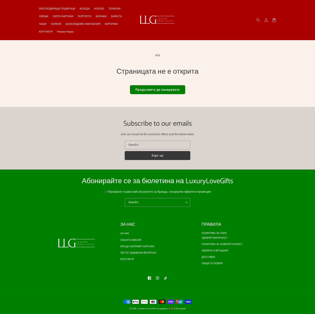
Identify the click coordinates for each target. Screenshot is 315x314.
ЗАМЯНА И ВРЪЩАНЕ (215, 250)
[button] (258, 20)
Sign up (157, 155)
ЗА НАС (124, 233)
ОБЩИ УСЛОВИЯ (212, 263)
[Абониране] (186, 202)
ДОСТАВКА (208, 256)
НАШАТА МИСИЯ (130, 239)
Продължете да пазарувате (157, 89)
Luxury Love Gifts (147, 308)
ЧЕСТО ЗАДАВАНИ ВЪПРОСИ (138, 252)
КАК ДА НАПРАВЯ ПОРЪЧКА (137, 246)
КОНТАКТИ (127, 259)
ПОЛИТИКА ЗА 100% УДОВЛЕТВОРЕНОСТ (215, 235)
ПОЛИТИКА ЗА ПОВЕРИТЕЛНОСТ (222, 244)
